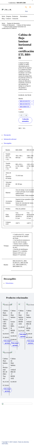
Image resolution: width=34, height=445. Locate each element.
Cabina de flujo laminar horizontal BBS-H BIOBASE (13, 322)
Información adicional (10, 139)
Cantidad (21, 112)
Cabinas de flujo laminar (24, 25)
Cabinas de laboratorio (8, 25)
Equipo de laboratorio (13, 23)
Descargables (7, 143)
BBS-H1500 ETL (25, 104)
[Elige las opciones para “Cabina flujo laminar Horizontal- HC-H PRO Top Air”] (6, 352)
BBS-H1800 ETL (21, 264)
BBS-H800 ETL (24, 107)
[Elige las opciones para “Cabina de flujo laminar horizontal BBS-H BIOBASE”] (14, 304)
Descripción (7, 135)
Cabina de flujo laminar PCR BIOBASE (20, 317)
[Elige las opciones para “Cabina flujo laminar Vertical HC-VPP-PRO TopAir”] (6, 304)
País (26, 11)
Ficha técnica (9, 283)
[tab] (16, 135)
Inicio (3, 23)
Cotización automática (25, 120)
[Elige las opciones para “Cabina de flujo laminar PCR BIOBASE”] (21, 304)
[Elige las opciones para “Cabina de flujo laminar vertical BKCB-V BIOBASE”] (29, 304)
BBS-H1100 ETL (25, 101)
